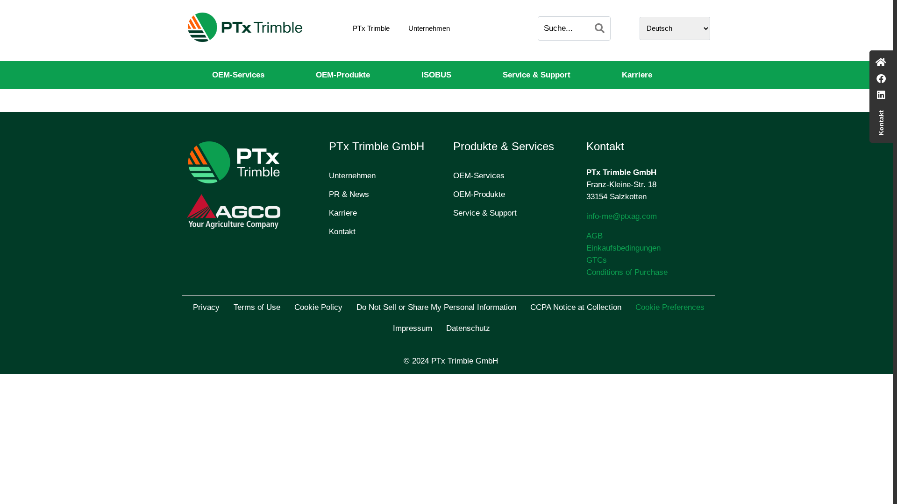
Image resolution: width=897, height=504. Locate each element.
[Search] (599, 28)
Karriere (637, 74)
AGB (594, 235)
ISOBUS (436, 74)
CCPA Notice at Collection (575, 307)
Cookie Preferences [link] (670, 307)
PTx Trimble (371, 28)
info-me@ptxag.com (621, 216)
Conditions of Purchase (627, 272)
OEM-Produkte (343, 74)
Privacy (206, 307)
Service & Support (536, 74)
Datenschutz (468, 328)
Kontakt (342, 231)
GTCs (596, 260)
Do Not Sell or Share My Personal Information (436, 307)
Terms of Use (257, 307)
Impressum (412, 328)
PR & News (349, 194)
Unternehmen (429, 28)
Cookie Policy (318, 307)
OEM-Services (238, 74)
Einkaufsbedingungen (623, 248)
